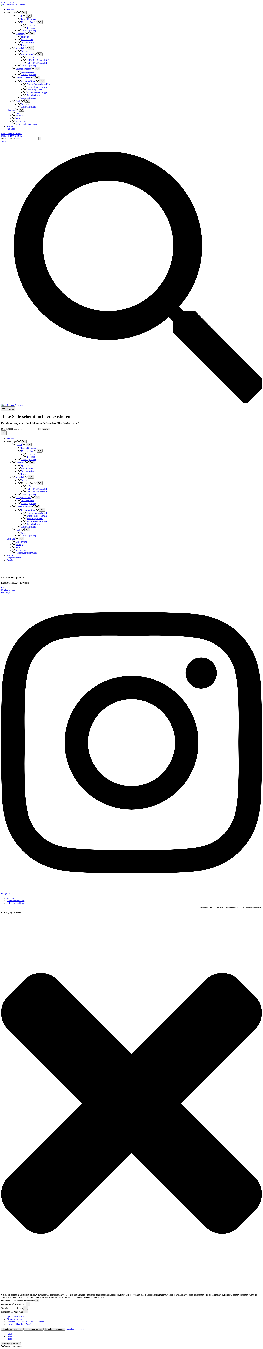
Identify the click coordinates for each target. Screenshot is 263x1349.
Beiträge (19, 116)
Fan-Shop (11, 129)
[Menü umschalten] (24, 12)
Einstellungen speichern (54, 1329)
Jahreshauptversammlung (26, 124)
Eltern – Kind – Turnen (37, 87)
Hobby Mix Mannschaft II (38, 63)
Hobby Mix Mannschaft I (38, 60)
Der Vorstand (21, 113)
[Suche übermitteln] (40, 138)
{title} (9, 1334)
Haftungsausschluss (15, 903)
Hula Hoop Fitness (35, 89)
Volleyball (20, 48)
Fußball (19, 16)
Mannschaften (27, 22)
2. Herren (31, 28)
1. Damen (31, 57)
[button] (19, 12)
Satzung (19, 118)
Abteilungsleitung (28, 30)
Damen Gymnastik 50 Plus (38, 84)
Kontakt (24, 45)
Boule (18, 101)
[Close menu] (4, 432)
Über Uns (11, 110)
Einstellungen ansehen (33, 1329)
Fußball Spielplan (28, 19)
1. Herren (31, 25)
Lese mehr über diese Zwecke (19, 1324)
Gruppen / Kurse (28, 81)
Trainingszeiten (27, 42)
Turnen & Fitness (23, 78)
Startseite (10, 9)
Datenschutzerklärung (16, 900)
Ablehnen (18, 1329)
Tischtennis (20, 34)
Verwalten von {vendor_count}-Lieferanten (25, 1322)
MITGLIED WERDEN (11, 136)
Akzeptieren (7, 1329)
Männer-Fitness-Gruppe (37, 92)
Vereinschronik (22, 121)
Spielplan (25, 37)
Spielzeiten (26, 104)
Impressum (11, 898)
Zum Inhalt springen (10, 2)
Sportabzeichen (33, 95)
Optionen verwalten (15, 1317)
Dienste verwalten (14, 1319)
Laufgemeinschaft (23, 69)
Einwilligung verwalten (11, 1344)
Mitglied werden (14, 558)
